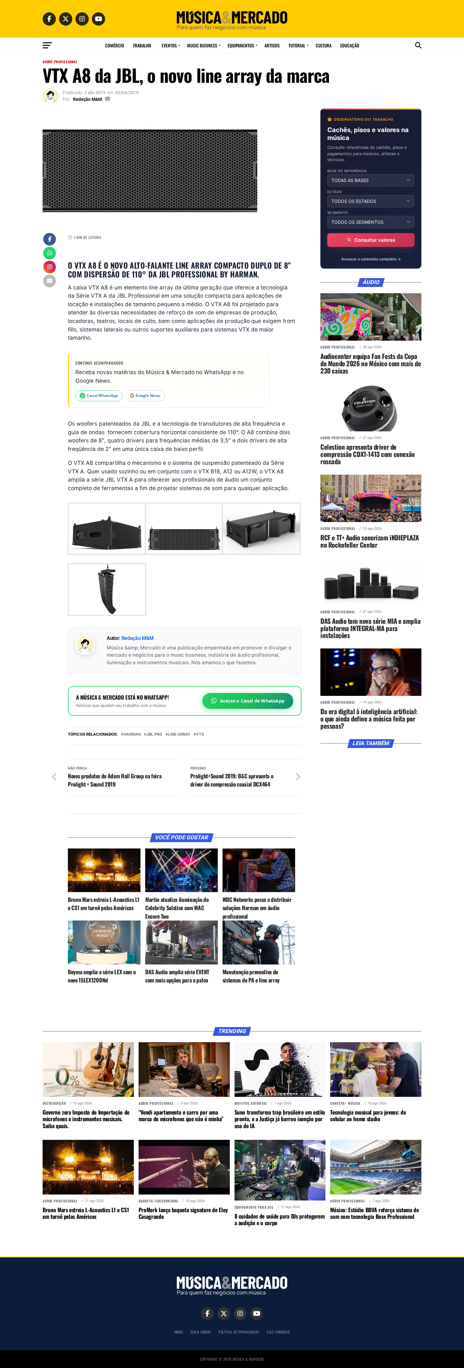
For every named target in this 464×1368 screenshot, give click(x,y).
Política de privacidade (238, 1332)
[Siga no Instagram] (50, 268)
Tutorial (297, 45)
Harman (132, 735)
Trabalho (142, 45)
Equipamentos (241, 45)
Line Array (179, 735)
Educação (349, 45)
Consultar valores (374, 240)
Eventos (169, 45)
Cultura (323, 45)
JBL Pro (154, 735)
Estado (334, 192)
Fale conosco (278, 1332)
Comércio (114, 45)
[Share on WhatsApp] (50, 254)
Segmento (337, 213)
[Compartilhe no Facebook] (50, 240)
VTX (200, 735)
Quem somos (201, 1332)
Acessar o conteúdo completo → (371, 259)
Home (179, 1332)
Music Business (202, 45)
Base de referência (347, 171)
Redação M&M (87, 99)
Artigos (272, 45)
